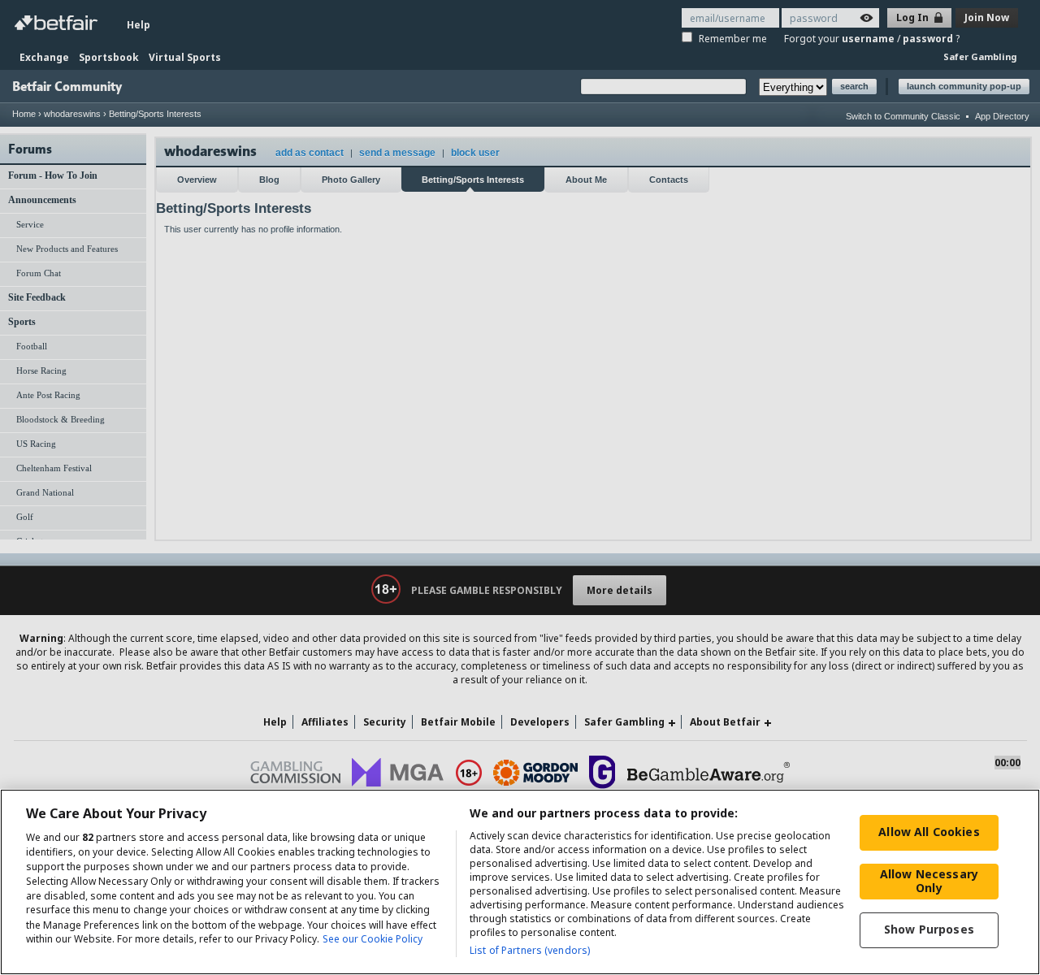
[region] (520, 882)
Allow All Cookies (928, 831)
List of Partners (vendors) (530, 950)
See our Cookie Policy (372, 940)
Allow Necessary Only (929, 880)
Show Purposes (929, 929)
